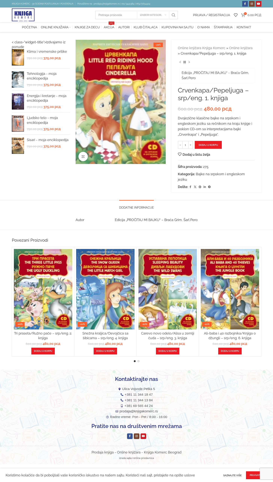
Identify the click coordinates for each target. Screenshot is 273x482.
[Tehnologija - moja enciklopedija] (18, 79)
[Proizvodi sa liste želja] (235, 15)
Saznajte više (232, 475)
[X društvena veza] (195, 186)
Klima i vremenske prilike (47, 51)
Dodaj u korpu (208, 145)
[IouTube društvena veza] (258, 4)
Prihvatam (257, 475)
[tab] (136, 205)
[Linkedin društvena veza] (204, 186)
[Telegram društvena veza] (209, 186)
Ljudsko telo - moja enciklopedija (42, 120)
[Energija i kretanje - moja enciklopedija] (18, 101)
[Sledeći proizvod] (189, 62)
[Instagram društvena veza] (252, 4)
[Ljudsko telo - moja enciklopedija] (18, 123)
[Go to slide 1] (135, 361)
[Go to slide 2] (138, 361)
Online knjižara (241, 48)
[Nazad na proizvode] (184, 62)
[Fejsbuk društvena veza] (245, 4)
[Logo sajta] (23, 15)
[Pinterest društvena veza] (200, 186)
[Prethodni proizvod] (180, 62)
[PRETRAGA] (173, 15)
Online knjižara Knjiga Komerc (201, 48)
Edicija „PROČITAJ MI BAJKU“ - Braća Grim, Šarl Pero (215, 75)
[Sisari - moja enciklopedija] (18, 146)
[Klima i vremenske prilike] (18, 57)
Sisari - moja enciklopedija (47, 140)
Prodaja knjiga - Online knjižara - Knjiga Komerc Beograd (136, 452)
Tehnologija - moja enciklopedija (41, 76)
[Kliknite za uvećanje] (83, 156)
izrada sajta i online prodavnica (136, 458)
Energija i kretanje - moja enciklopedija (46, 98)
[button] (43, 351)
